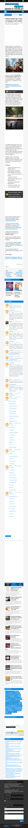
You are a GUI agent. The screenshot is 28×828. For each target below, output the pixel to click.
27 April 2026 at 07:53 (17, 393)
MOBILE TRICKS (17, 700)
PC (10, 704)
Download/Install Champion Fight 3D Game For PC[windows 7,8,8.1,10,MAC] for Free (16, 618)
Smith (10, 379)
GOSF (7, 697)
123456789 (11, 331)
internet (13, 699)
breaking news (11, 308)
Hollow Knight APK (12, 482)
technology (16, 707)
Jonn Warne (11, 341)
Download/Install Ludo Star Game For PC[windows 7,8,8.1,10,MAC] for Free (16, 657)
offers (7, 704)
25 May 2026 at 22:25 (17, 423)
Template (20, 707)
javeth (22, 264)
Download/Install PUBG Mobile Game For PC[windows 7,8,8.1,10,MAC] (16, 598)
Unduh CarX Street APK (13, 456)
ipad (18, 699)
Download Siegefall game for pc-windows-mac (13, 755)
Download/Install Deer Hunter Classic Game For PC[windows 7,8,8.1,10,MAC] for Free (16, 627)
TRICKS (13, 708)
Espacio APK (11, 472)
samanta (10, 393)
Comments (14, 583)
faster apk (20, 345)
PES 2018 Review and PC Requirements (15, 636)
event (20, 694)
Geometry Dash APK (12, 477)
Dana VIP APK (11, 451)
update (20, 708)
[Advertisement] (16, 27)
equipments (16, 694)
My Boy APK (11, 501)
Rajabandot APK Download (14, 416)
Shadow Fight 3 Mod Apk (16, 315)
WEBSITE (16, 710)
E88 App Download (12, 401)
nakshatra (11, 303)
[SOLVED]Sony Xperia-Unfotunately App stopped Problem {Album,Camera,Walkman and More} (13, 646)
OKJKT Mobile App (12, 411)
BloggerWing (6, 826)
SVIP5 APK (11, 437)
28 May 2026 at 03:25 (17, 449)
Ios (15, 699)
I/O (20, 697)
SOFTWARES (19, 705)
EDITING (7, 694)
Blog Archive (20, 584)
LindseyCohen (12, 310)
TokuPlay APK (11, 463)
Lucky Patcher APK (12, 490)
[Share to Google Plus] (12, 283)
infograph (9, 699)
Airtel (6, 691)
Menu (5, 1)
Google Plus (15, 732)
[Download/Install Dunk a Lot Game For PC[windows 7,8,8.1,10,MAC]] (18, 286)
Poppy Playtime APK (12, 506)
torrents (7, 708)
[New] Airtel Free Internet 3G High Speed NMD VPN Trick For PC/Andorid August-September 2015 (16, 667)
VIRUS (7, 710)
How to (18, 697)
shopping (9, 705)
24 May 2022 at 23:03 (17, 350)
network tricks (13, 702)
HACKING (10, 697)
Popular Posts (7, 584)
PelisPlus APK (11, 503)
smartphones (14, 705)
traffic (10, 708)
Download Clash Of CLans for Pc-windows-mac (14, 768)
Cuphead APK (11, 470)
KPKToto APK (11, 458)
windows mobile (8, 713)
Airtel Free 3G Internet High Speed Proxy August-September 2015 (17, 678)
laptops (20, 699)
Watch (12, 710)
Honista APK (11, 485)
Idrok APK (11, 453)
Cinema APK (11, 467)
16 (6, 22)
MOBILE (11, 700)
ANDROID (11, 22)
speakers (7, 707)
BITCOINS (17, 691)
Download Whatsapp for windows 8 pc (12, 758)
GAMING (16, 22)
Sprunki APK (11, 516)
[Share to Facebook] (8, 283)
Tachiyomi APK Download (13, 432)
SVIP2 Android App (12, 403)
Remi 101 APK (11, 427)
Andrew (10, 396)
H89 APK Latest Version (13, 406)
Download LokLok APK (13, 398)
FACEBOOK (8, 696)
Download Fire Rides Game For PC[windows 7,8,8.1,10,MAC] (10, 294)
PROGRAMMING (15, 704)
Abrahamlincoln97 (12, 384)
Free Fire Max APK (12, 475)
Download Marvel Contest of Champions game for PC (13, 86)
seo (6, 705)
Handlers (14, 697)
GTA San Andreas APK (13, 480)
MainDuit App (11, 418)
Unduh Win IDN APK (12, 447)
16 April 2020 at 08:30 (17, 321)
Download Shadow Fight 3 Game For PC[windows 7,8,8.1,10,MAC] (13, 20)
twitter (16, 708)
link (6, 700)
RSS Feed (9, 732)
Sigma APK (11, 513)
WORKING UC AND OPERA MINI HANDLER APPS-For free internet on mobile (16, 589)
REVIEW (20, 704)
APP (14, 22)
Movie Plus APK (12, 498)
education (11, 694)
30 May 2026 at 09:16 (17, 492)
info (6, 699)
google (19, 696)
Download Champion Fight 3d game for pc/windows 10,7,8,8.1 (14, 258)
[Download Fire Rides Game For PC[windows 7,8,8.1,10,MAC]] (9, 286)
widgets (19, 710)
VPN (9, 710)
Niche (20, 702)
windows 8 (13, 24)
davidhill (10, 321)
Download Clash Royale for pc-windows (12, 753)
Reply (8, 307)
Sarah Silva (11, 350)
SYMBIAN (11, 707)
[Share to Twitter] (10, 283)
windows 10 (8, 24)
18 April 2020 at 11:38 (17, 331)
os (8, 704)
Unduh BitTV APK (12, 461)
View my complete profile (8, 802)
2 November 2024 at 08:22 (17, 379)
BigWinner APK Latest (13, 421)
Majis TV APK (11, 493)
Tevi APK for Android (12, 408)
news (18, 702)
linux (8, 700)
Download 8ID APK (12, 413)
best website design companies (14, 354)
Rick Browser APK (12, 511)
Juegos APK (11, 487)
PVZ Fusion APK (12, 508)
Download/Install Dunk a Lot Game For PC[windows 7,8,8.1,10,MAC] (16, 608)
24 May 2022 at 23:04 (17, 356)
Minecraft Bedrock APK (13, 496)
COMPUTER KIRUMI (7, 825)
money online (8, 702)
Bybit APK (11, 442)
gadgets (12, 696)
